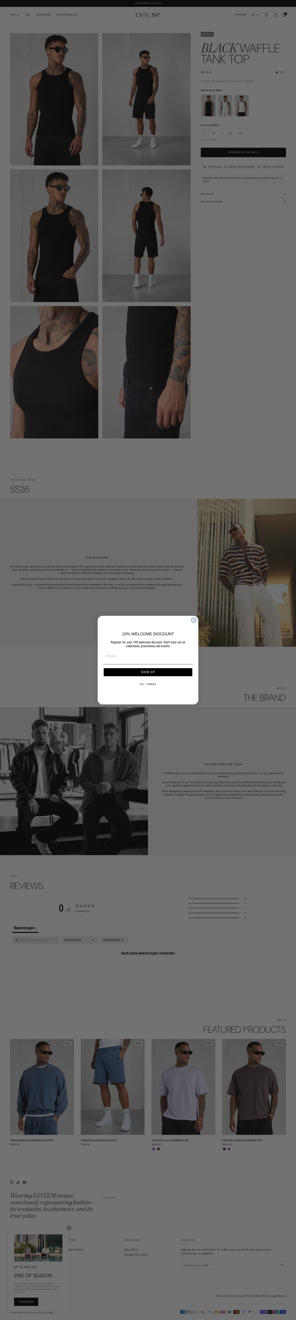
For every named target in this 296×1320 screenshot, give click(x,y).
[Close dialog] (193, 620)
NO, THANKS (148, 684)
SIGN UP (148, 672)
